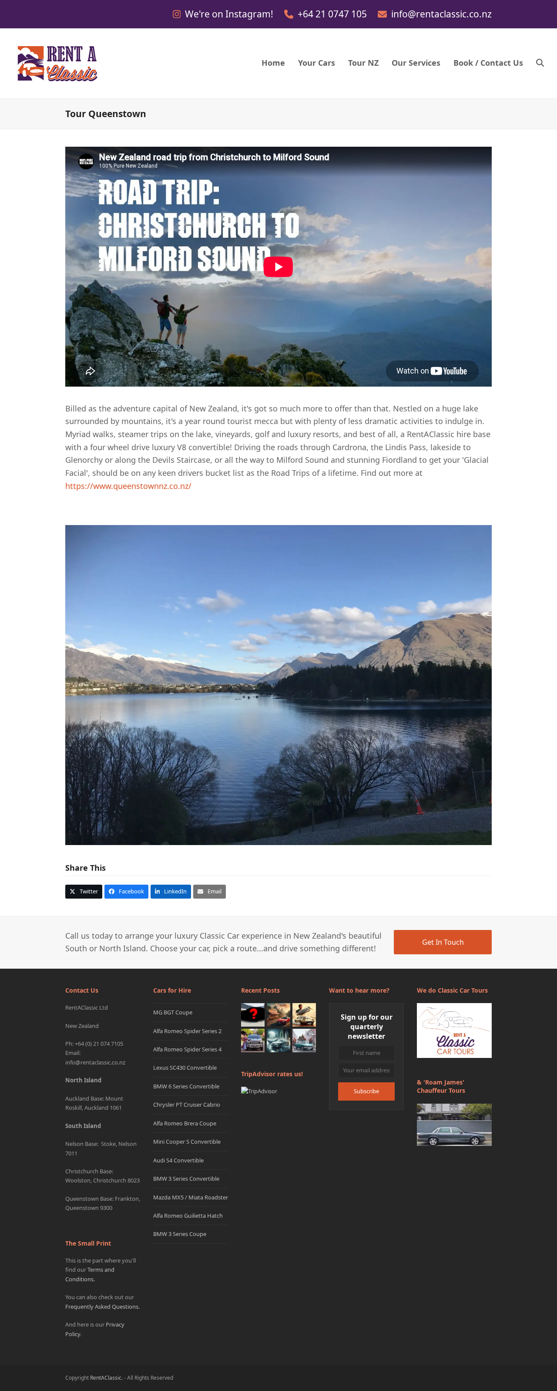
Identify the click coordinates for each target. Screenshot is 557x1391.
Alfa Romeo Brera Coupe (184, 1123)
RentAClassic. (106, 1377)
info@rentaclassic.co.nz (441, 14)
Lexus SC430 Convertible (185, 1067)
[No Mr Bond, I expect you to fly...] (304, 1014)
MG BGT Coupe (172, 1012)
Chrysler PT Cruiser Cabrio (186, 1104)
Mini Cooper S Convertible (187, 1141)
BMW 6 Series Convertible (186, 1086)
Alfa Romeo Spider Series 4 (187, 1049)
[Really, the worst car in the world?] (278, 1040)
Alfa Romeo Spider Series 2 (187, 1031)
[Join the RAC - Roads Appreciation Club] (278, 1014)
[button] (540, 63)
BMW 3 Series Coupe (179, 1234)
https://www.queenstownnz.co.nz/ (128, 486)
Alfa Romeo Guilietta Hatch (188, 1215)
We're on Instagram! (230, 14)
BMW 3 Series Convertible (186, 1178)
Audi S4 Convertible (178, 1160)
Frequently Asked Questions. (102, 1306)
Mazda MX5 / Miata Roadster (190, 1197)
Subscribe (366, 1091)
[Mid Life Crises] (304, 1040)
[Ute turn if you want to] (253, 1040)
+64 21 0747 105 (333, 14)
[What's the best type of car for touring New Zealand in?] (253, 1014)
